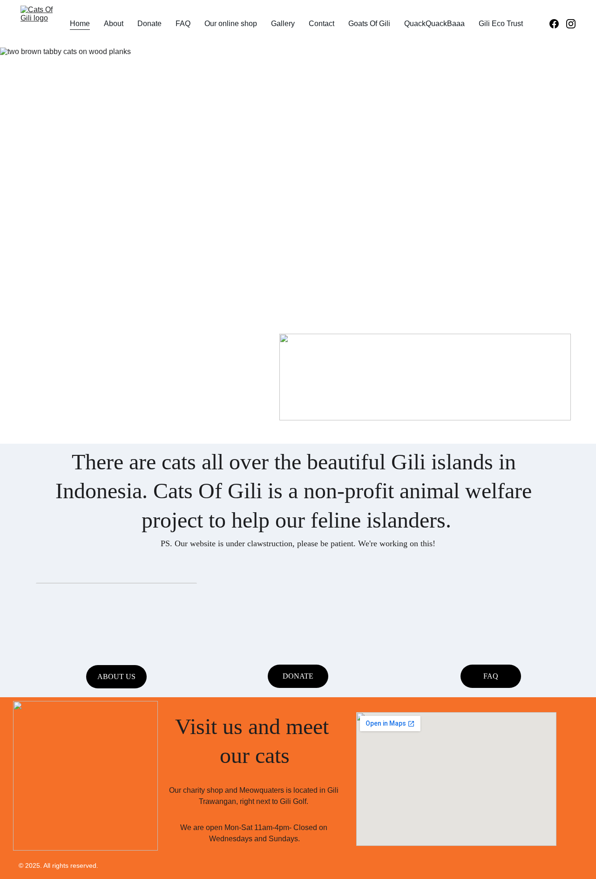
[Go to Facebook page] (557, 23)
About (113, 23)
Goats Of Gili (369, 23)
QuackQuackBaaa (434, 23)
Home (80, 23)
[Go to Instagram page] (571, 23)
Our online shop (230, 23)
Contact (321, 23)
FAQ (183, 23)
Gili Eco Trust (501, 23)
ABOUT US (116, 676)
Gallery (283, 23)
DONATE (298, 676)
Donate (149, 23)
